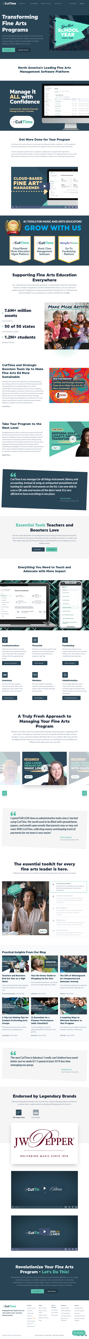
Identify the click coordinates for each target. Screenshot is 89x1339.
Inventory (29, 1316)
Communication (31, 1308)
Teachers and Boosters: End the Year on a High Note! (14, 979)
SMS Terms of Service (58, 1335)
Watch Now (6, 455)
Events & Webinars (66, 1310)
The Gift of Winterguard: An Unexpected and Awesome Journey (72, 979)
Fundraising (30, 1313)
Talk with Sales (51, 1291)
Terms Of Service (39, 1335)
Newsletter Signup (66, 1316)
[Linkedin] (86, 1335)
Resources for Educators (64, 1319)
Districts (30, 1323)
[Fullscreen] (76, 207)
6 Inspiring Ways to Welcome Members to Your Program (71, 1020)
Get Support (72, 3)
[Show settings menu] (72, 207)
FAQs (40, 1320)
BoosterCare (31, 1326)
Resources (58, 3)
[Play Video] (13, 207)
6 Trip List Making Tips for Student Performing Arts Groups (15, 1020)
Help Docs (77, 1313)
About (40, 1305)
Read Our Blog (65, 1308)
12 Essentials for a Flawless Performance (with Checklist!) (42, 1020)
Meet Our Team (43, 1315)
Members (31, 1318)
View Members (38, 698)
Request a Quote (23, 50)
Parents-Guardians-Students (79, 1319)
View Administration (70, 698)
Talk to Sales (55, 1315)
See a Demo (7, 50)
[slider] (41, 207)
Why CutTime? (42, 1308)
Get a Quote (55, 1312)
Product (29, 1305)
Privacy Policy (48, 1335)
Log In (81, 3)
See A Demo (55, 1310)
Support (76, 1305)
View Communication (10, 663)
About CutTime (45, 3)
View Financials (39, 663)
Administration (31, 1321)
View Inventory (8, 698)
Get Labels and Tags (79, 1316)
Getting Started (78, 1308)
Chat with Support (79, 1310)
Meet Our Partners (44, 1317)
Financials (29, 1310)
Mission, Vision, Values (43, 1311)
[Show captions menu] (65, 207)
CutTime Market (65, 1313)
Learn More (6, 406)
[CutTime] (9, 3)
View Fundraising (69, 663)
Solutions (22, 3)
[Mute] (69, 207)
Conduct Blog (34, 3)
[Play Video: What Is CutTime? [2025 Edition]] (44, 186)
